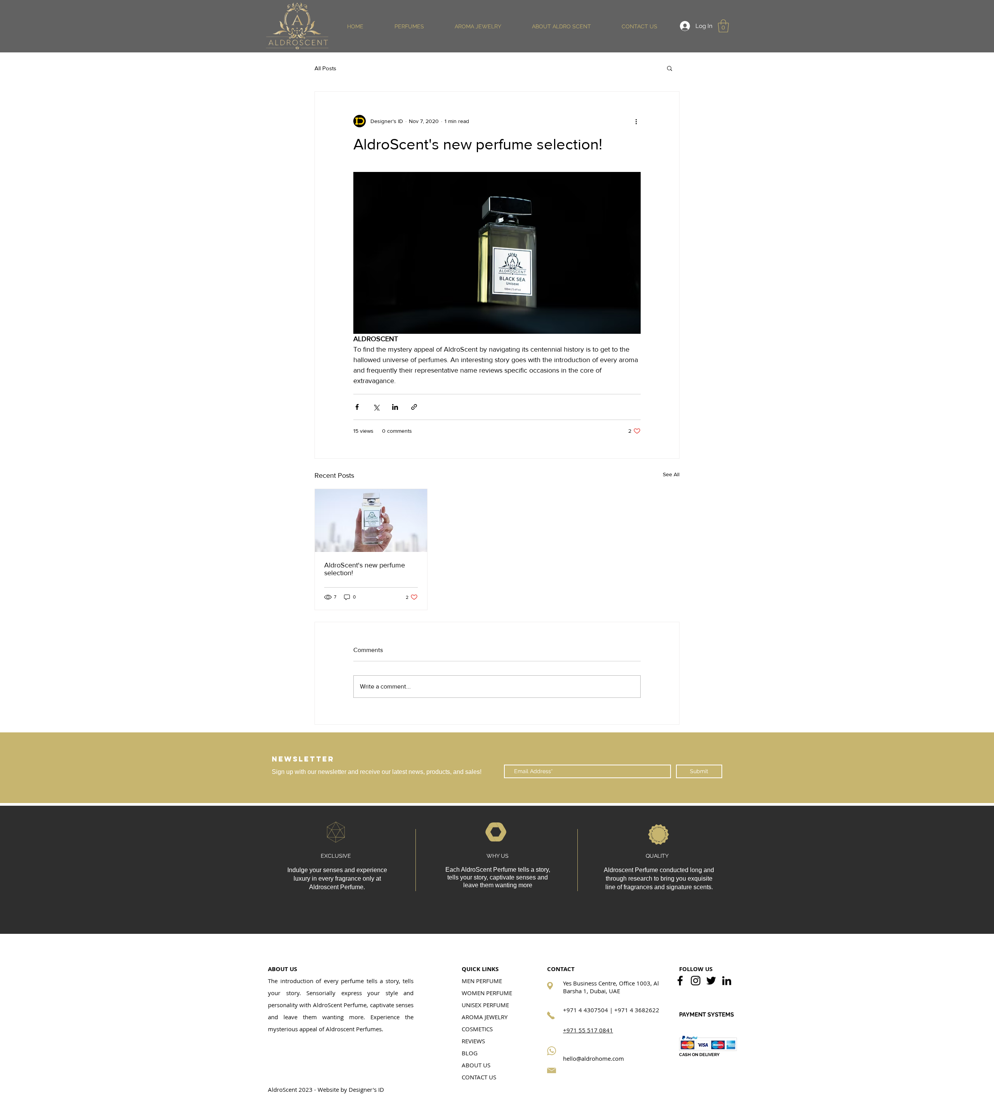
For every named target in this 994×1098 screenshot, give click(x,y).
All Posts (325, 68)
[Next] (950, 768)
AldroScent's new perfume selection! (364, 569)
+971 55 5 (577, 1030)
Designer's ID (366, 1089)
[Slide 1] (497, 783)
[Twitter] (711, 980)
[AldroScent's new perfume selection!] (371, 520)
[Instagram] (695, 980)
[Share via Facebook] (357, 407)
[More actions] (636, 121)
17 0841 (602, 1030)
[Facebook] (680, 980)
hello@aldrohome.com (593, 1058)
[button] (409, 26)
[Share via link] (414, 407)
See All (671, 474)
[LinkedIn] (726, 980)
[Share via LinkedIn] (395, 407)
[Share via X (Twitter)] (376, 407)
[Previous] (44, 768)
